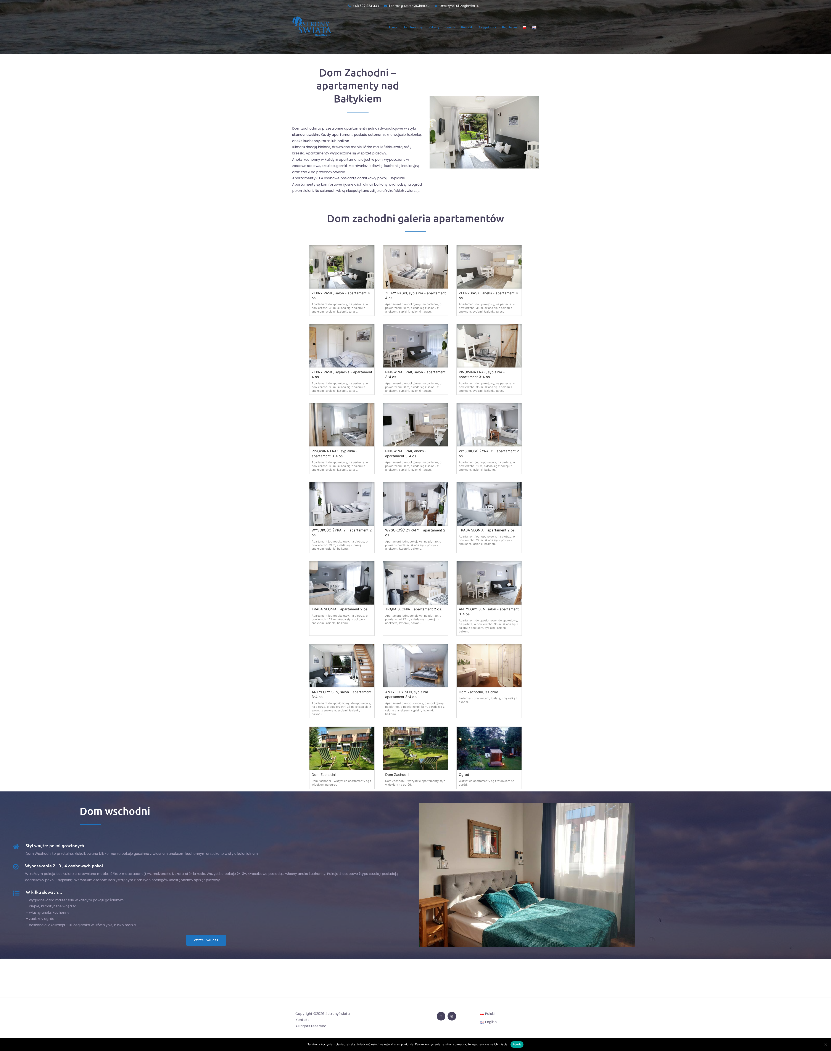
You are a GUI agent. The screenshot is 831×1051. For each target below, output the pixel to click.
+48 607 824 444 (366, 6)
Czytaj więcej (206, 940)
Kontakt (466, 27)
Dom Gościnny (413, 27)
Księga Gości (487, 27)
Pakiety (434, 27)
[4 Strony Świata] (311, 26)
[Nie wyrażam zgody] (825, 1044)
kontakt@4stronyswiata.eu (409, 6)
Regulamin (509, 27)
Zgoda (517, 1044)
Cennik (450, 27)
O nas (393, 27)
